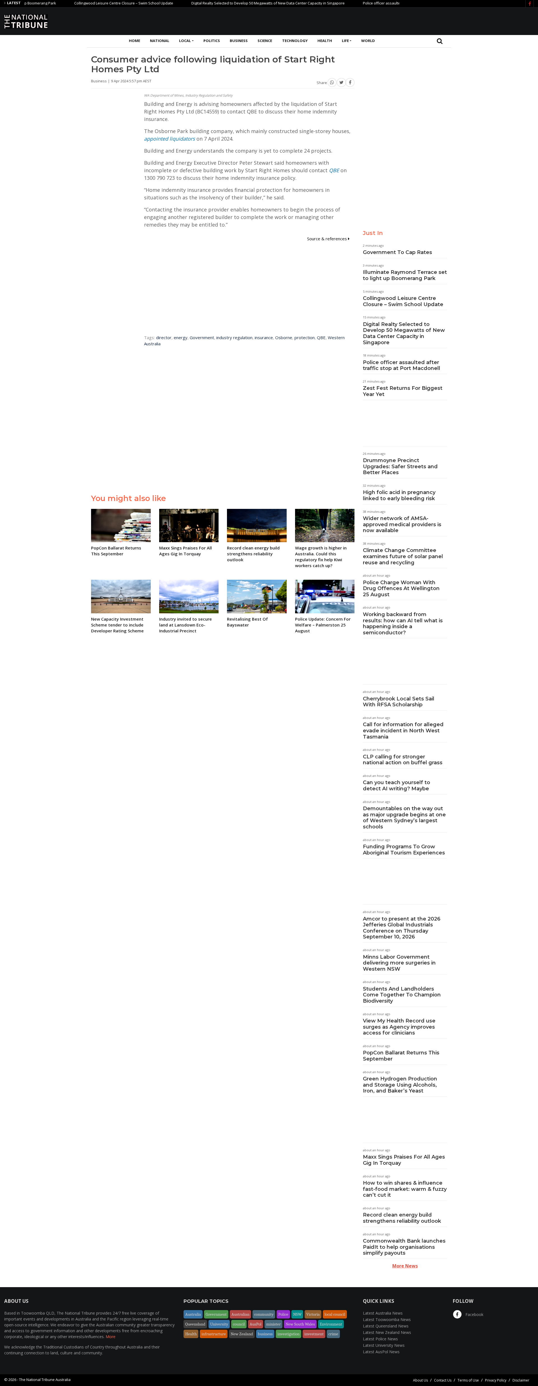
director (163, 337)
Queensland (195, 1324)
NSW (297, 1314)
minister (273, 1324)
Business (239, 40)
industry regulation (234, 337)
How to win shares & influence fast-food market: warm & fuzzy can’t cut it (405, 1189)
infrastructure (213, 1333)
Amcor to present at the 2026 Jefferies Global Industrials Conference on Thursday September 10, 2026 (401, 928)
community (263, 1314)
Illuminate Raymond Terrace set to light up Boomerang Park (405, 275)
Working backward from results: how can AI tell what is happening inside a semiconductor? (403, 623)
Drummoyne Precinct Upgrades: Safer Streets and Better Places (400, 466)
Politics (211, 40)
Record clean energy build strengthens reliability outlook (402, 1218)
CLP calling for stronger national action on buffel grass (402, 760)
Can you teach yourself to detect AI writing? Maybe (396, 785)
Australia (193, 1314)
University (219, 1324)
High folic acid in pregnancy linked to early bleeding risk (399, 495)
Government (202, 337)
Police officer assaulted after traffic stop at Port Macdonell (385, 3)
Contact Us (442, 1380)
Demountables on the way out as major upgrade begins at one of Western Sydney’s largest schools (404, 817)
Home (134, 40)
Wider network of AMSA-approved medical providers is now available (402, 524)
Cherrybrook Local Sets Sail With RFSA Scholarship (398, 702)
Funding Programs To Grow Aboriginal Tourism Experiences (404, 850)
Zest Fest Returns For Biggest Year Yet (402, 391)
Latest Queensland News (386, 1326)
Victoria (313, 1314)
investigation (288, 1333)
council (239, 1324)
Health (324, 40)
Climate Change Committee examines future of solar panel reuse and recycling (403, 556)
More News (405, 1266)
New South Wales (300, 1324)
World (368, 40)
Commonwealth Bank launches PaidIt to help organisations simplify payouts (404, 1247)
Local (185, 40)
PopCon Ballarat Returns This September (401, 1056)
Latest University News (384, 1345)
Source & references (327, 238)
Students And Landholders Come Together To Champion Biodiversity (402, 995)
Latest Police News (380, 1338)
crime (333, 1333)
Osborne (283, 337)
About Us (420, 1380)
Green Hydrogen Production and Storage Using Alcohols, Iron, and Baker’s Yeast (400, 1085)
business (265, 1333)
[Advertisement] (432, 20)
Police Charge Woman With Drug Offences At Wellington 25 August (401, 588)
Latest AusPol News (381, 1351)
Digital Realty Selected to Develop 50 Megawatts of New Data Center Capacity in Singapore (241, 3)
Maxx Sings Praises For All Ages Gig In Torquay (404, 1160)
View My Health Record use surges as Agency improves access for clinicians (399, 1027)
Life (345, 40)
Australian (240, 1314)
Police (283, 1314)
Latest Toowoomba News (387, 1319)
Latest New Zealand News (387, 1332)
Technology (295, 40)
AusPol (255, 1324)
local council (334, 1314)
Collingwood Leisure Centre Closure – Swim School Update (96, 3)
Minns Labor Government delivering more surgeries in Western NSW (399, 963)
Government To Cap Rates (397, 252)
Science (265, 40)
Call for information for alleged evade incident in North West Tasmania (403, 730)
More (110, 1336)
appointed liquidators (169, 138)
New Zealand (242, 1333)
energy (180, 337)
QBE (334, 170)
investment (314, 1333)
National (159, 40)
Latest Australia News (383, 1313)
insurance (264, 337)
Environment (331, 1324)
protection (304, 337)
